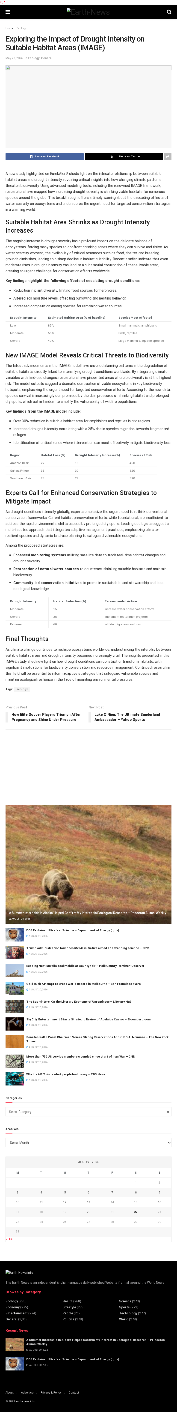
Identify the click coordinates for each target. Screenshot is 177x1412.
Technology (128, 1313)
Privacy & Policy (51, 1392)
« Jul (9, 1239)
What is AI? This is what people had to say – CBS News (65, 1074)
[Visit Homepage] (88, 12)
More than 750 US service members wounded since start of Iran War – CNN (80, 1056)
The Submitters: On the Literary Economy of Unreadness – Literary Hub (79, 1001)
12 (64, 1202)
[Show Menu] (8, 12)
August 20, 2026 (20, 918)
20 (88, 1212)
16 (159, 1202)
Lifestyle (69, 1307)
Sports (124, 1307)
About (10, 1392)
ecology (22, 689)
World (123, 1319)
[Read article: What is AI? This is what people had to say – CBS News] (15, 1078)
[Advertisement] (40, 765)
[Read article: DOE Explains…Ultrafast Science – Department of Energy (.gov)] (15, 934)
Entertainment (17, 1313)
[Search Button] (169, 12)
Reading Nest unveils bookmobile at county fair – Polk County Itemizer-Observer (85, 966)
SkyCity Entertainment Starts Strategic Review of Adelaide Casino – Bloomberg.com (88, 1019)
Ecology (22, 28)
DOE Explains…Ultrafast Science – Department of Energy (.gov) (72, 930)
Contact (74, 1392)
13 (88, 1202)
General (47, 58)
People (67, 1313)
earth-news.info (25, 1401)
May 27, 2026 (14, 58)
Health (67, 1301)
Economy (13, 1307)
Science (125, 1301)
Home (9, 28)
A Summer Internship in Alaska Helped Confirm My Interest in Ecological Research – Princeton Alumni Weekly (87, 913)
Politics (68, 1319)
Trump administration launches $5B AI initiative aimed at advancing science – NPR (87, 948)
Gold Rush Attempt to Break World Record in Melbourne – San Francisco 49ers (83, 984)
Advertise (27, 1392)
